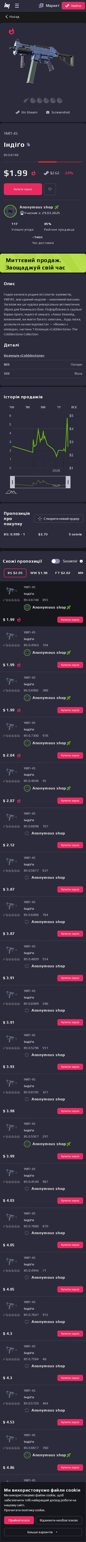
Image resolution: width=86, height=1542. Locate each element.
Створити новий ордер (61, 518)
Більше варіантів (40, 1532)
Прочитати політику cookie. (24, 1510)
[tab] (15, 573)
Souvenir (70, 561)
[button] (58, 112)
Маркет (53, 5)
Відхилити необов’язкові (59, 1520)
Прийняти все (19, 1520)
